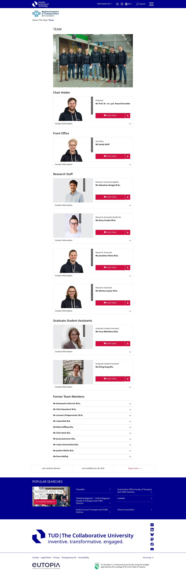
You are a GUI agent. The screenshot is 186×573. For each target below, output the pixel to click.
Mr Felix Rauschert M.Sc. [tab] (64, 409)
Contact (35, 558)
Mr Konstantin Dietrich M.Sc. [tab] (67, 404)
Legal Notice (46, 558)
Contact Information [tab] (63, 124)
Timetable (80, 490)
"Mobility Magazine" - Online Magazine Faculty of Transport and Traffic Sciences (93, 501)
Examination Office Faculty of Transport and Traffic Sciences (134, 491)
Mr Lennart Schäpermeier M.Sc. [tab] (68, 415)
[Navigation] (151, 4)
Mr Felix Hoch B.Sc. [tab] (62, 433)
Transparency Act (68, 558)
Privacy (56, 558)
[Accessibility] (122, 4)
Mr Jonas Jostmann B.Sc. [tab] (64, 439)
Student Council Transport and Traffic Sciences (92, 511)
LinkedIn (121, 498)
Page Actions (133, 468)
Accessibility (83, 558)
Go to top (147, 558)
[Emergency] (117, 4)
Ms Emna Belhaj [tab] (60, 457)
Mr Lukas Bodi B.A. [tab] (61, 421)
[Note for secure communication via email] (127, 115)
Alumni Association (125, 510)
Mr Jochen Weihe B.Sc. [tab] (63, 451)
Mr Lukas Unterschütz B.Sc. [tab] (66, 445)
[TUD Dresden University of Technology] (40, 4)
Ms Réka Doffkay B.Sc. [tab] (63, 427)
